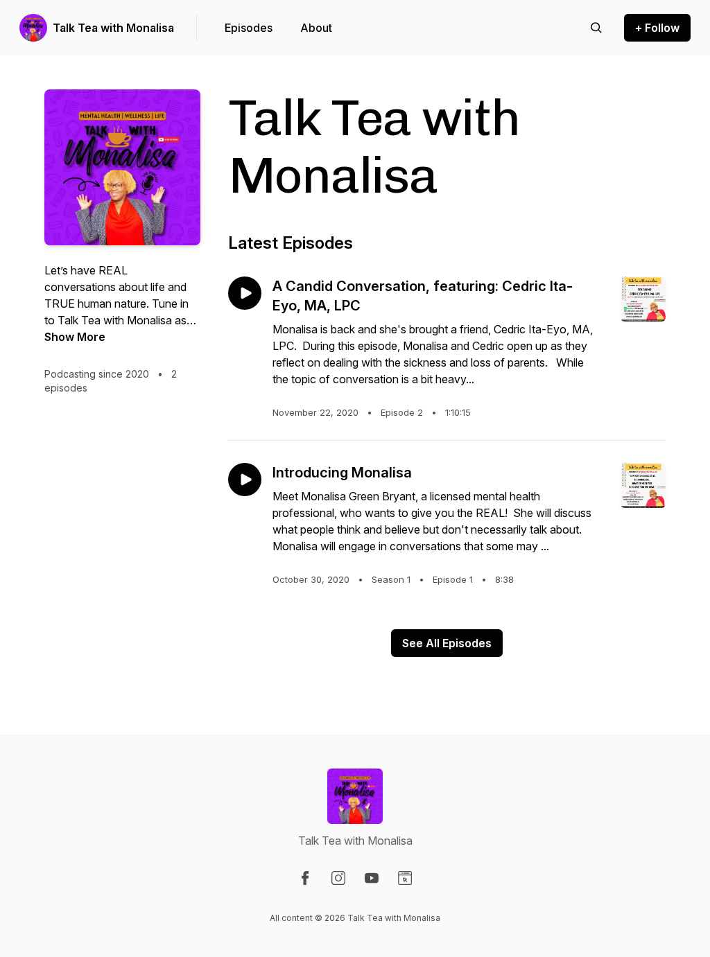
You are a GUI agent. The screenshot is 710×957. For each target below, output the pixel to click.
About (316, 28)
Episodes (248, 28)
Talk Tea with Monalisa (113, 28)
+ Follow (657, 28)
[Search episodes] (596, 27)
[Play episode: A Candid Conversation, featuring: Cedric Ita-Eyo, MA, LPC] (244, 293)
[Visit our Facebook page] (305, 878)
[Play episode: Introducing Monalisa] (244, 479)
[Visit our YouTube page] (372, 878)
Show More (74, 337)
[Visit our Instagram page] (338, 878)
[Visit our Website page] (405, 878)
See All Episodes (447, 643)
